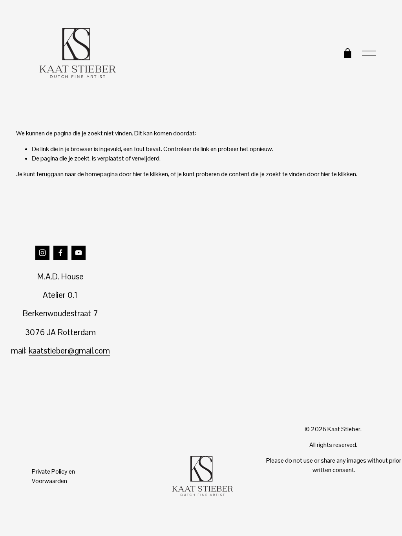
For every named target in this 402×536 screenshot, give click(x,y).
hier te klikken (150, 174)
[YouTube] (78, 253)
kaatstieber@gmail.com (69, 350)
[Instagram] (42, 253)
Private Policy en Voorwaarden (53, 476)
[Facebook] (60, 253)
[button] (156, 268)
